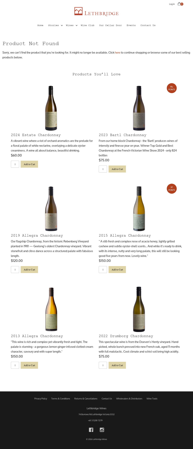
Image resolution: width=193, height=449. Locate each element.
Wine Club (87, 25)
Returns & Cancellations (85, 398)
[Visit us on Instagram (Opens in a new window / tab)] (101, 430)
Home (40, 25)
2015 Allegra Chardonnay (125, 235)
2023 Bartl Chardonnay (122, 135)
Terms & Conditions (60, 398)
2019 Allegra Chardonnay (37, 235)
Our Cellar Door (110, 25)
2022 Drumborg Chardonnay (126, 336)
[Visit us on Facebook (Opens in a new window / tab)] (91, 430)
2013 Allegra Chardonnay (37, 336)
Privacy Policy (40, 398)
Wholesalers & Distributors (129, 398)
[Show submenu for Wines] (76, 25)
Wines (70, 25)
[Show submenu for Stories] (62, 25)
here (117, 52)
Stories (53, 25)
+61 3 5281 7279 (95, 420)
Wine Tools (152, 398)
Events (131, 25)
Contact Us (148, 25)
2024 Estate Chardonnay (36, 135)
